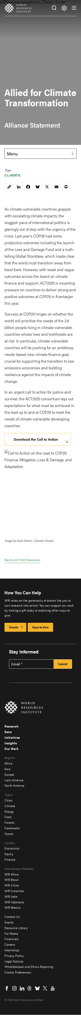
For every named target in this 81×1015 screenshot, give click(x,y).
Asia (7, 769)
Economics (12, 848)
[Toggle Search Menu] (54, 8)
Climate (12, 175)
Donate (13, 627)
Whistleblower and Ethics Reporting (28, 966)
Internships (12, 950)
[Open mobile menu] (74, 8)
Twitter (45, 988)
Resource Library (16, 928)
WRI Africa (11, 874)
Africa (8, 763)
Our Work (11, 748)
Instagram (14, 988)
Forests (9, 822)
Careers (9, 944)
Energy (9, 811)
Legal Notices (13, 961)
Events (9, 922)
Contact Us (12, 916)
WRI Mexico (12, 907)
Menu (12, 153)
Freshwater (12, 828)
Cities (8, 800)
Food (7, 817)
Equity (8, 854)
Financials (11, 939)
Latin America (14, 780)
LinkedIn (22, 988)
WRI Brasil (11, 879)
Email (15, 664)
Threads (29, 988)
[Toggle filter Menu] (64, 8)
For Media (11, 933)
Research (11, 726)
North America (14, 785)
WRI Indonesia (14, 902)
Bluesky (37, 988)
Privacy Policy (14, 955)
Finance (10, 859)
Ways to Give (40, 627)
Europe (9, 774)
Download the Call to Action (36, 439)
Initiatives (12, 737)
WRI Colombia (14, 891)
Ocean (9, 833)
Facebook (6, 988)
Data (8, 732)
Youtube (52, 988)
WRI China (11, 885)
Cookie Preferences (17, 972)
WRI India (11, 896)
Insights (10, 743)
